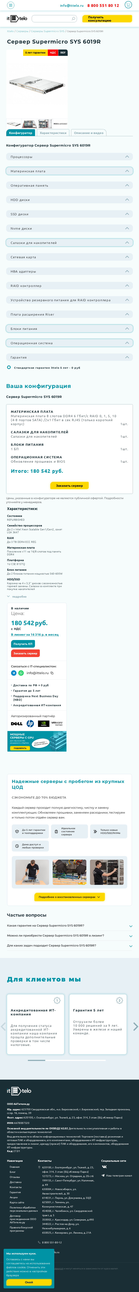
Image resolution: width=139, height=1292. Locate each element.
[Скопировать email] (51, 673)
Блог (13, 1171)
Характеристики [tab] (53, 133)
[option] (37, 84)
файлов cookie (16, 1267)
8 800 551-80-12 (52, 1242)
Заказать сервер (69, 485)
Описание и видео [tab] (89, 133)
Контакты (16, 1187)
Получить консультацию (99, 18)
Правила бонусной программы (21, 1229)
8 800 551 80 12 (103, 5)
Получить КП (23, 644)
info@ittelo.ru (72, 5)
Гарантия (15, 1192)
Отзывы (15, 1176)
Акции (14, 1197)
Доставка (15, 1182)
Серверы (22, 31)
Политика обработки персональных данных (24, 1209)
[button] (135, 1027)
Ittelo (10, 31)
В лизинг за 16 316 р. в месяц (34, 634)
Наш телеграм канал (119, 1175)
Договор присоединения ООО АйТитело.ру (23, 1219)
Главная (15, 1166)
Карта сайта (17, 1202)
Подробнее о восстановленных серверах (67, 897)
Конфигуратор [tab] (20, 133)
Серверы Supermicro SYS (47, 31)
